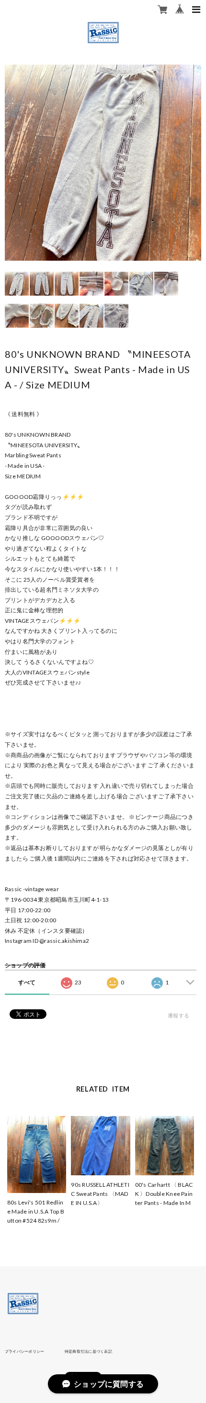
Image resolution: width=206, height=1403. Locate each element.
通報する (178, 1015)
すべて (27, 982)
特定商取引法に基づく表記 (88, 1351)
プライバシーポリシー (24, 1351)
